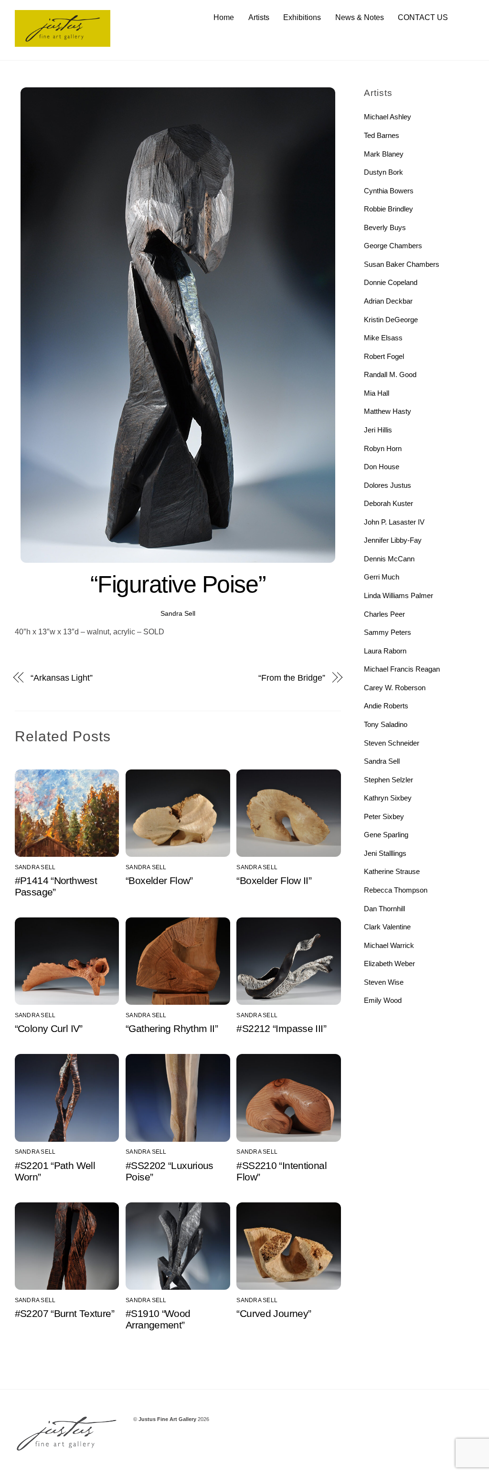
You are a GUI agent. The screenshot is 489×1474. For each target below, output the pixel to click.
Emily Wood (383, 1000)
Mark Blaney (384, 154)
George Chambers (393, 246)
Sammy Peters (387, 632)
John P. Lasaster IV (394, 522)
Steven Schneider (391, 743)
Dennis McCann (389, 559)
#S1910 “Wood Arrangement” (158, 1319)
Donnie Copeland (390, 282)
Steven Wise (384, 982)
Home (223, 17)
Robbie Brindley (388, 209)
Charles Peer (384, 614)
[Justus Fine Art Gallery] (62, 42)
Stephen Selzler (388, 780)
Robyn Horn (383, 448)
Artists (258, 17)
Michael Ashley (387, 117)
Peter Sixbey (384, 816)
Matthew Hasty (387, 411)
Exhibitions (302, 17)
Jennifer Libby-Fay (393, 540)
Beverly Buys (385, 227)
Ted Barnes (381, 135)
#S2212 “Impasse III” (281, 1028)
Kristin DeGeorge (391, 320)
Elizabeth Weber (389, 963)
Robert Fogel (384, 356)
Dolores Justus (387, 485)
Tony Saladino (385, 724)
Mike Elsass (383, 338)
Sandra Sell (177, 613)
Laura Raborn (385, 651)
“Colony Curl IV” (49, 1028)
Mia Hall (376, 393)
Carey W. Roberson (394, 688)
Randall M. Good (390, 374)
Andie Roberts (386, 706)
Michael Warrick (389, 945)
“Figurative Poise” (178, 584)
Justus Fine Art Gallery (167, 1419)
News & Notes (359, 17)
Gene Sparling (386, 835)
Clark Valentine (387, 927)
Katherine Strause (392, 871)
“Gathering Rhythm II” (172, 1028)
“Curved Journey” (273, 1313)
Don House (381, 467)
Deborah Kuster (388, 503)
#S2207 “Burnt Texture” (64, 1313)
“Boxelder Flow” (159, 880)
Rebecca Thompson (395, 890)
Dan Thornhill (384, 909)
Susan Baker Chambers (401, 264)
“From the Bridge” (291, 678)
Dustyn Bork (383, 172)
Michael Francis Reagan (402, 669)
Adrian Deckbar (388, 301)
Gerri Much (381, 577)
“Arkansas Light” (62, 678)
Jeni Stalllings (385, 853)
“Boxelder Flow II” (273, 880)
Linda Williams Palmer (398, 595)
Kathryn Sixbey (388, 798)
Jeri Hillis (378, 430)
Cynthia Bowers (389, 191)
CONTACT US (423, 17)
